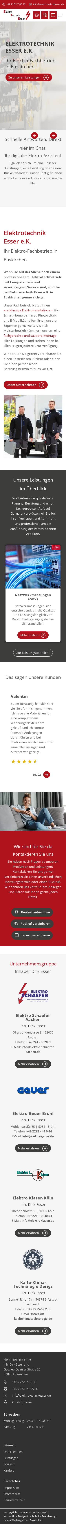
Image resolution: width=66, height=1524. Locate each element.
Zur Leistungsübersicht (33, 653)
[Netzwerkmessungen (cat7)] (33, 572)
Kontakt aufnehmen (35, 912)
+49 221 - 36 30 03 (39, 1216)
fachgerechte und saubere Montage (30, 335)
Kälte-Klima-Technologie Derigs (33, 1284)
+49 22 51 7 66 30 (15, 4)
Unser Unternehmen (21, 385)
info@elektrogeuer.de (38, 1136)
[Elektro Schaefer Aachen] (33, 992)
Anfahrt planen (22, 1402)
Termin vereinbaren (35, 935)
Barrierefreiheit (14, 1500)
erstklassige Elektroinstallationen (28, 310)
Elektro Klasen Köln (33, 1198)
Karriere (9, 1471)
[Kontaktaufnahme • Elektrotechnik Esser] (36, 15)
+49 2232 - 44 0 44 (39, 1131)
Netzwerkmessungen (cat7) (33, 597)
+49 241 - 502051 (39, 1042)
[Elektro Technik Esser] (17, 15)
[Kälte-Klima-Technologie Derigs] (33, 1259)
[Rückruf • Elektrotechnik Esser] (44, 15)
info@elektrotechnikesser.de (48, 4)
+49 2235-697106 (39, 1309)
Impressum (11, 1488)
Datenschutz (12, 1494)
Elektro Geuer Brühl (33, 1113)
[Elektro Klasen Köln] (33, 1175)
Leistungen (11, 1458)
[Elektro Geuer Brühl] (33, 1090)
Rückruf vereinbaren (35, 924)
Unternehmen (13, 1452)
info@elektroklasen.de (38, 1221)
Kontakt (9, 1464)
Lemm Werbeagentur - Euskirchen (23, 1520)
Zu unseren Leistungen (24, 77)
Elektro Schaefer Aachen (33, 1017)
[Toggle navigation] (60, 15)
